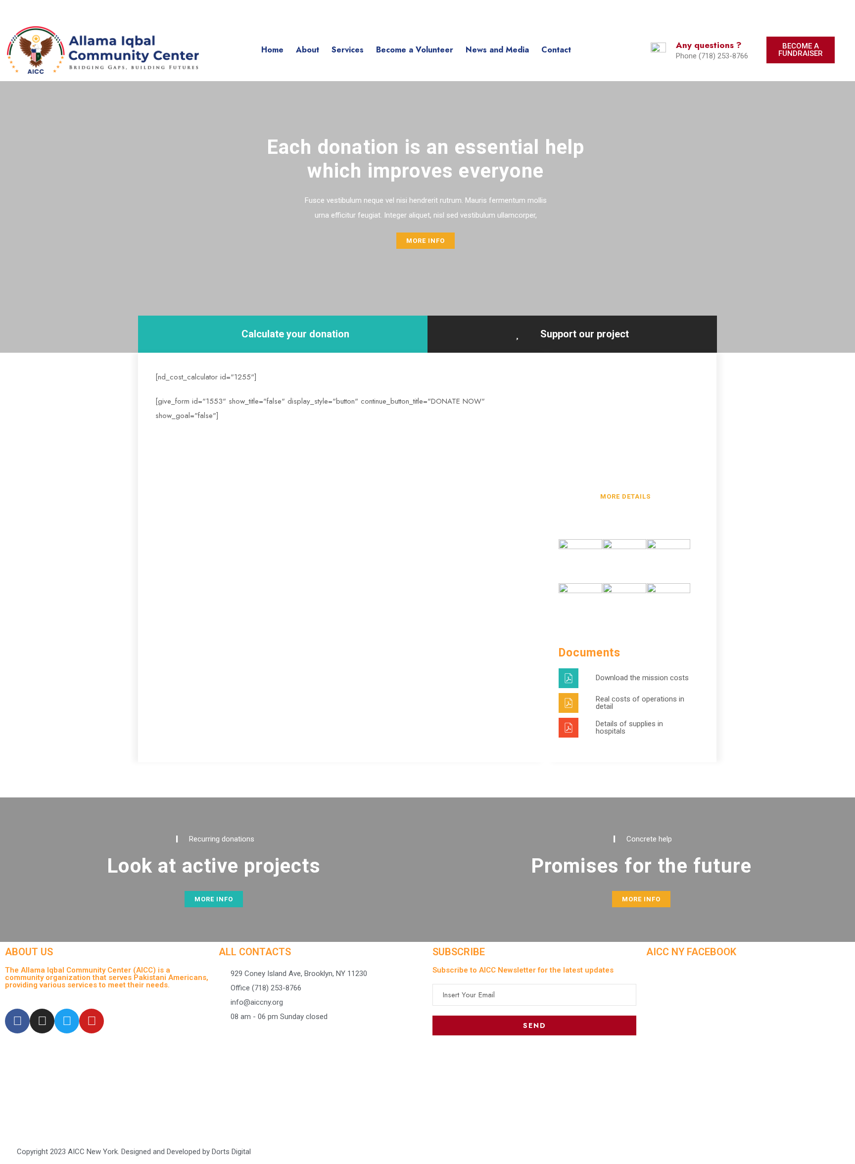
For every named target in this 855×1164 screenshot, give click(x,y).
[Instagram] (42, 1021)
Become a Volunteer (414, 49)
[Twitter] (66, 1021)
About (307, 49)
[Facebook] (17, 1021)
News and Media (497, 49)
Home (272, 49)
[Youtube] (91, 1021)
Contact (556, 49)
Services (348, 49)
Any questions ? (709, 45)
